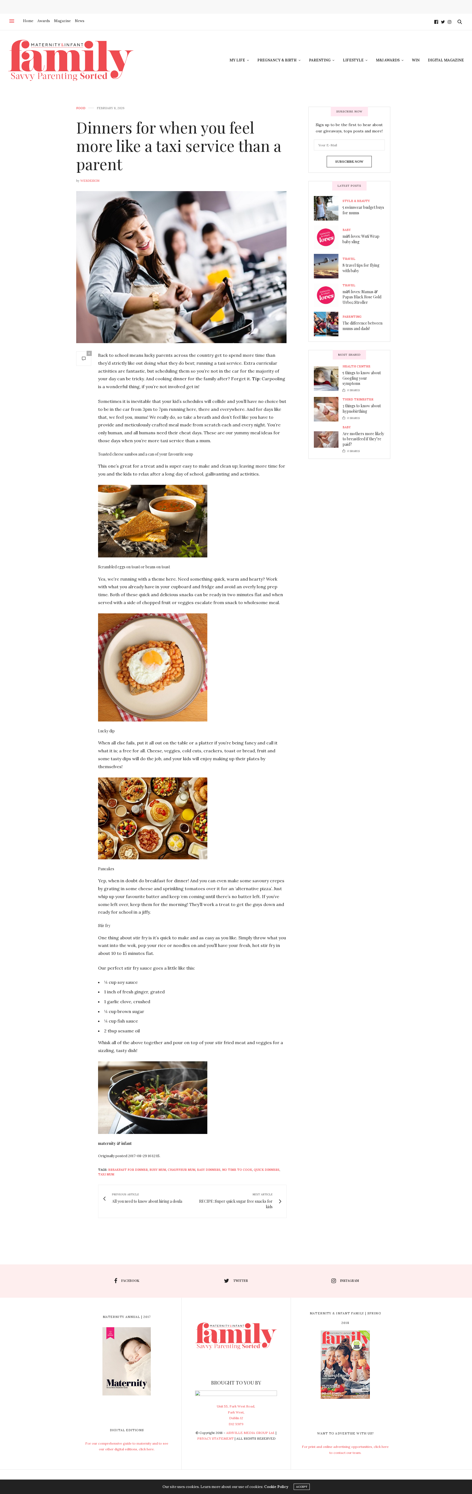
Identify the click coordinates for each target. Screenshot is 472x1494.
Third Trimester (358, 399)
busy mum (157, 1170)
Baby (347, 229)
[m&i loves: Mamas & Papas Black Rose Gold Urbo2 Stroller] (328, 295)
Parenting (320, 60)
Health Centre (356, 366)
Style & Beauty (356, 201)
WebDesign (89, 181)
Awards (43, 21)
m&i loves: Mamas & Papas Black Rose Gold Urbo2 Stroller (362, 297)
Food (80, 108)
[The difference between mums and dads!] (328, 324)
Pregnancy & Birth (277, 60)
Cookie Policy (276, 1486)
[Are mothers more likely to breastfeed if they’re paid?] (328, 439)
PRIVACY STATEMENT (215, 1438)
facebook (130, 1280)
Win (416, 60)
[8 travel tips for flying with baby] (328, 266)
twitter (240, 1280)
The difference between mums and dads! (362, 325)
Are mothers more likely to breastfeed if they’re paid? (363, 439)
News (79, 21)
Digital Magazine (446, 60)
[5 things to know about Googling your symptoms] (328, 378)
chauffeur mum (181, 1170)
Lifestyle (353, 60)
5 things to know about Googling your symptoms (362, 378)
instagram (349, 1280)
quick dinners (266, 1170)
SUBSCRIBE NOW (349, 161)
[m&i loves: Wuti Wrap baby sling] (328, 237)
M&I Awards (388, 60)
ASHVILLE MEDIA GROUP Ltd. (250, 1433)
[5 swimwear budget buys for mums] (328, 208)
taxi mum (106, 1174)
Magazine (62, 21)
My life (237, 60)
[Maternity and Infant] (70, 60)
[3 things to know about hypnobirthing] (328, 409)
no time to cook (237, 1170)
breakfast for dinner (128, 1170)
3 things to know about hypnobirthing (362, 408)
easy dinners (208, 1170)
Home (28, 21)
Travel (349, 258)
